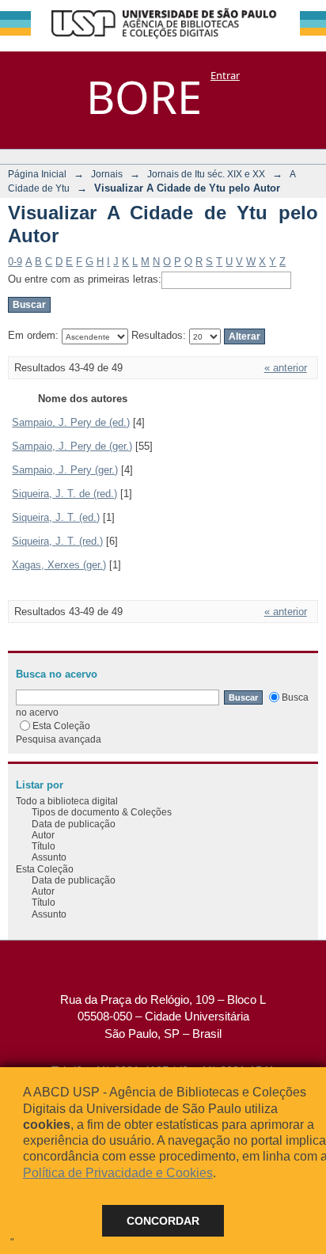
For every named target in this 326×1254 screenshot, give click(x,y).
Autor (43, 835)
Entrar (225, 75)
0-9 (15, 262)
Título (43, 846)
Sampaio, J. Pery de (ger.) (72, 446)
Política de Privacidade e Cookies (118, 1173)
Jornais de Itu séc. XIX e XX (206, 174)
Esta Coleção (61, 725)
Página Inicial (37, 174)
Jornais (107, 174)
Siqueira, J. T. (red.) (57, 541)
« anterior (285, 368)
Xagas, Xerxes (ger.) (59, 565)
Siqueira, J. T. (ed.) (56, 517)
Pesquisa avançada (58, 739)
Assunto (49, 857)
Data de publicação (74, 824)
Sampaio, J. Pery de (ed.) (71, 422)
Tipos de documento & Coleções (102, 812)
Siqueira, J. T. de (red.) (64, 494)
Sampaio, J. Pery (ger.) (65, 470)
